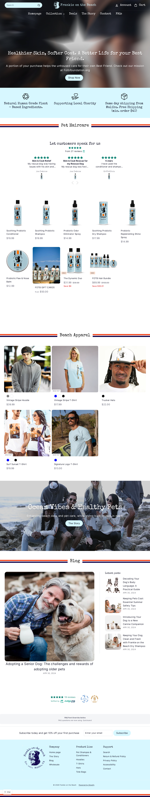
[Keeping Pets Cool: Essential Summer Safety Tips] (113, 605)
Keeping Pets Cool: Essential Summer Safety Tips (133, 602)
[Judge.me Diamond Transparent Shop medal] (84, 699)
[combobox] (23, 5)
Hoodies (80, 759)
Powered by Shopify (86, 785)
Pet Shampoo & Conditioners (83, 754)
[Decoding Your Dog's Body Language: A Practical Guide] (113, 585)
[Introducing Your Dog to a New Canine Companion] (113, 623)
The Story (88, 13)
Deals (73, 13)
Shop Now (74, 77)
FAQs (119, 13)
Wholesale (54, 764)
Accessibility (109, 764)
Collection (54, 13)
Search (106, 752)
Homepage (34, 13)
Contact (105, 13)
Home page (55, 752)
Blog (51, 760)
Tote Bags (81, 772)
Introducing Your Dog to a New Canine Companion (133, 620)
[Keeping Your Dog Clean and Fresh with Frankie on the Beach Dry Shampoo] (113, 642)
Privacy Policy (110, 760)
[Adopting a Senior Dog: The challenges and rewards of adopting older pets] (49, 616)
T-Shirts (80, 763)
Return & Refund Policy (114, 756)
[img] (75, 148)
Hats (78, 768)
